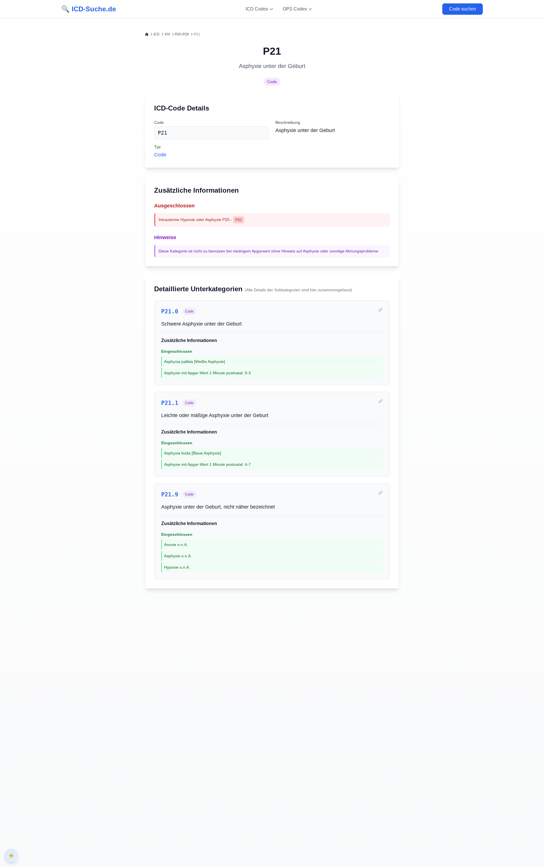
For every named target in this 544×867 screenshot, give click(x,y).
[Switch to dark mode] (11, 855)
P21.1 (169, 403)
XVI (167, 34)
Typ (157, 146)
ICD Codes (257, 9)
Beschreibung (287, 122)
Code (272, 81)
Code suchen (462, 9)
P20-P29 (182, 34)
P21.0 (169, 311)
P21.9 (169, 494)
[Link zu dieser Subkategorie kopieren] (380, 309)
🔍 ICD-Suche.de (88, 9)
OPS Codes (295, 9)
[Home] (146, 34)
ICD (157, 34)
